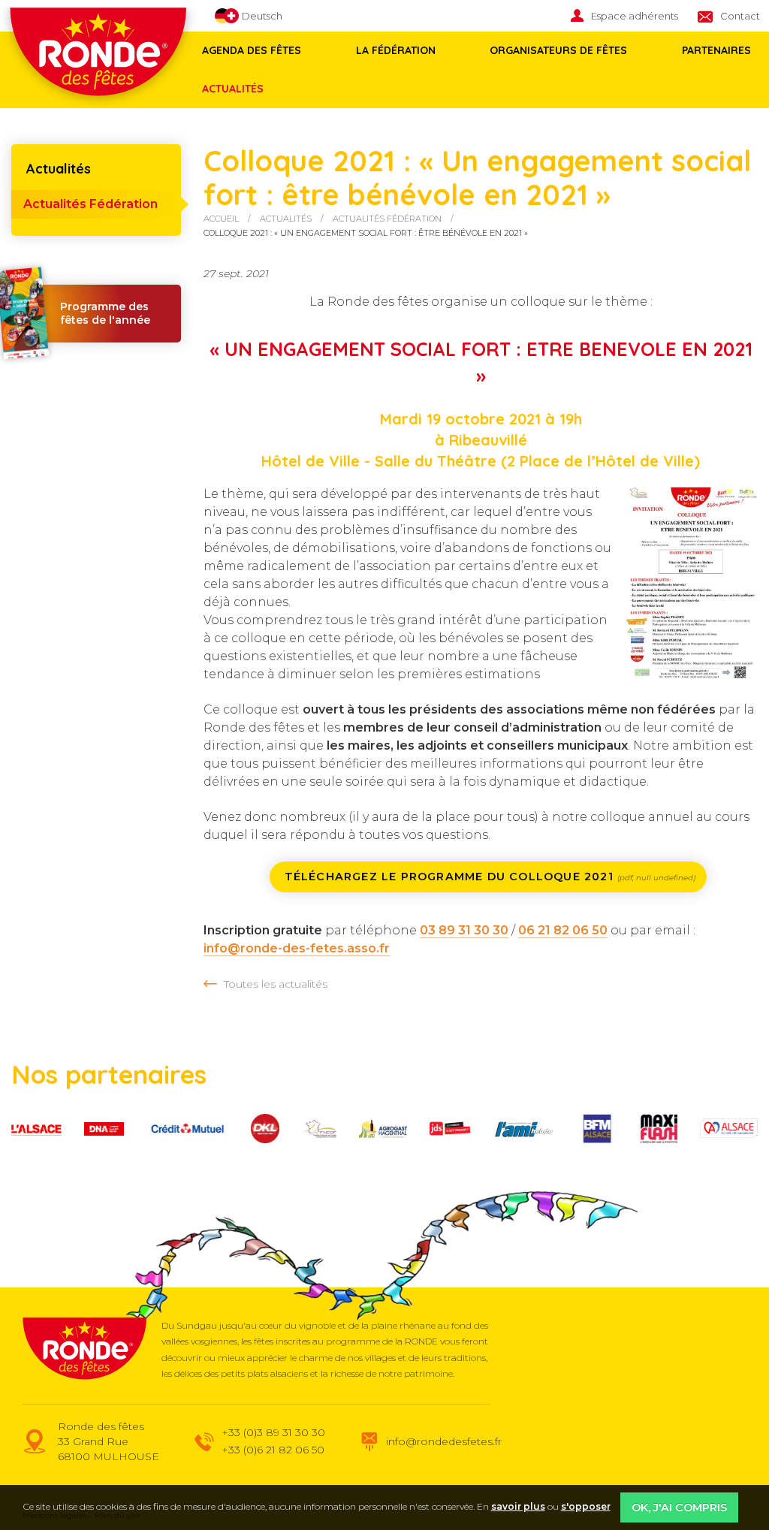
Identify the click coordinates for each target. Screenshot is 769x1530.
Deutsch (261, 16)
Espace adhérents (634, 16)
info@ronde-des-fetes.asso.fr (297, 948)
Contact (740, 16)
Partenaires (716, 50)
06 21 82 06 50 (563, 930)
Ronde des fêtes (84, 1348)
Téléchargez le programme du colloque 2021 (490, 876)
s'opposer (586, 1506)
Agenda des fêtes (251, 50)
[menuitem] (634, 16)
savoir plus (518, 1506)
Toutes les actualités (275, 984)
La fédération (396, 50)
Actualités (233, 88)
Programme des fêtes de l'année (105, 313)
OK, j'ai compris (679, 1507)
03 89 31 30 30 (464, 930)
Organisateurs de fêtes (558, 50)
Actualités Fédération (90, 204)
